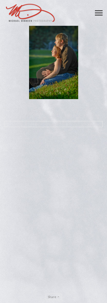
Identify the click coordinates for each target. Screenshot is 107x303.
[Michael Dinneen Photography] (30, 13)
